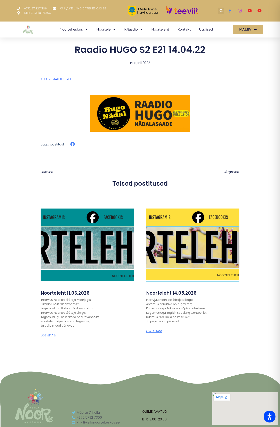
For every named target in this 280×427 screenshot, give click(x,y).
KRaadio (131, 29)
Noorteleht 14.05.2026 (171, 293)
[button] (221, 11)
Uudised (206, 29)
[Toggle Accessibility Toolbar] (269, 416)
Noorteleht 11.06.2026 (65, 293)
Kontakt (184, 29)
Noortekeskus (71, 29)
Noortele (103, 29)
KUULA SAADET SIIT (56, 79)
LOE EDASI (48, 335)
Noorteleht (160, 29)
